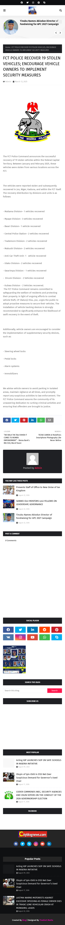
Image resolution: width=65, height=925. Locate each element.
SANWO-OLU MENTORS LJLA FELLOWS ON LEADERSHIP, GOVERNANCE (36, 503)
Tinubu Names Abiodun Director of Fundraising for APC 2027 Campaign (39, 22)
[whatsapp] (44, 637)
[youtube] (32, 637)
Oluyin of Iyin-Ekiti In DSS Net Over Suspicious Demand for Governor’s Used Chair (36, 777)
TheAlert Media (46, 920)
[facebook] (22, 2)
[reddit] (44, 630)
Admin (8, 81)
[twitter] (27, 2)
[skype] (44, 2)
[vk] (8, 637)
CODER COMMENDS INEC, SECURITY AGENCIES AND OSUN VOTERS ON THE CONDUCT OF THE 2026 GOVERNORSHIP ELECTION (39, 795)
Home (7, 47)
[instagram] (33, 2)
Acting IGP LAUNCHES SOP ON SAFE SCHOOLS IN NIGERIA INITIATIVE (38, 762)
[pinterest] (39, 2)
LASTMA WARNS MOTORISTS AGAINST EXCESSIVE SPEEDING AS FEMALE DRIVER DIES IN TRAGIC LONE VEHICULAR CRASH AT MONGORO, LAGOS (39, 902)
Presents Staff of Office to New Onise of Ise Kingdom (38, 489)
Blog (24, 920)
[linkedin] (32, 630)
